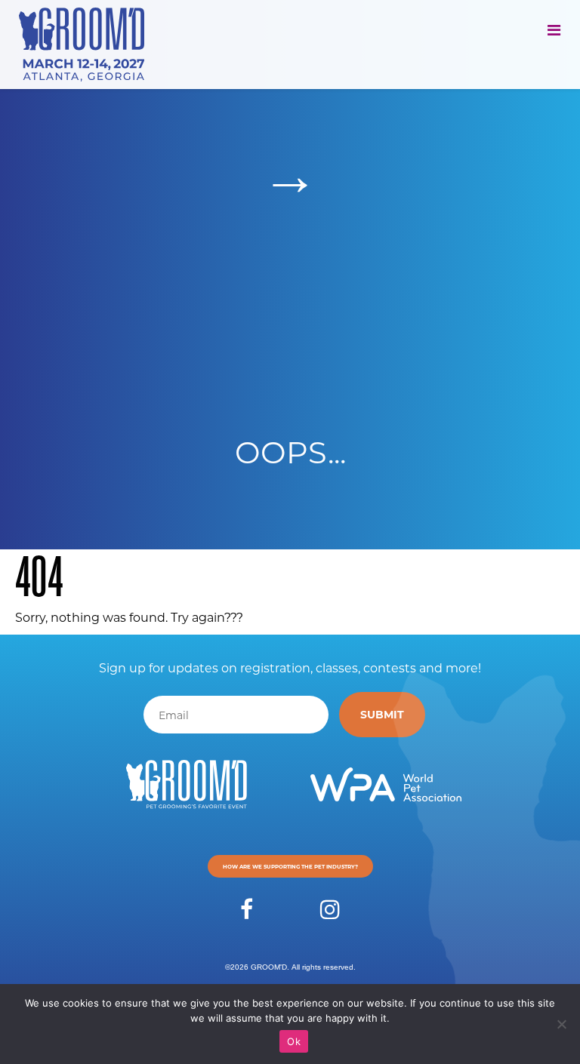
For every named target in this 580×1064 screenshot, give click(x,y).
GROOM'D (269, 967)
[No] (561, 1024)
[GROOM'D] (87, 44)
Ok (294, 1041)
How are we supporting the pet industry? (290, 866)
